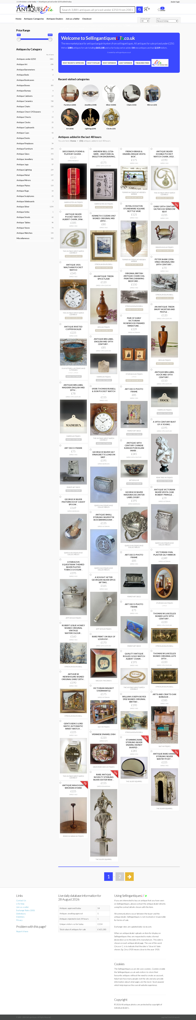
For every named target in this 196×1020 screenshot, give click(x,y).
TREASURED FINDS (142, 63)
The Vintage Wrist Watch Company (164, 193)
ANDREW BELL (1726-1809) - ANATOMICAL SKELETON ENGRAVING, (103, 155)
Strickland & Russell (103, 264)
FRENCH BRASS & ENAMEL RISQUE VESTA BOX (134, 154)
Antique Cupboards (25, 127)
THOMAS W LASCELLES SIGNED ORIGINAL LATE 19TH (164, 656)
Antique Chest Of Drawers (29, 111)
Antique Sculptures (25, 196)
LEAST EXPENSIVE (125, 63)
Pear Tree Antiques (164, 477)
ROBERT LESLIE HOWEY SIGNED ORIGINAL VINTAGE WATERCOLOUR (73, 629)
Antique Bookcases (25, 80)
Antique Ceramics (25, 101)
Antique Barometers (26, 69)
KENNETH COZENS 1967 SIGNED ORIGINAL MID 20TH (104, 218)
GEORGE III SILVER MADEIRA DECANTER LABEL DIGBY (134, 494)
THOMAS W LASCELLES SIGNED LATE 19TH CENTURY (164, 616)
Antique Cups (23, 133)
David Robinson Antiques (103, 767)
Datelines (20, 917)
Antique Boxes (23, 85)
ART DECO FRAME (73, 448)
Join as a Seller (73, 18)
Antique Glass (23, 154)
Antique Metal (23, 175)
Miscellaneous (23, 238)
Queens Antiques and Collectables (103, 506)
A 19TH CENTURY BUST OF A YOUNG (164, 423)
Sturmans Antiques (134, 374)
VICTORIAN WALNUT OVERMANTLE (103, 689)
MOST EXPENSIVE (109, 63)
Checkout (87, 18)
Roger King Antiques (164, 247)
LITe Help (20, 904)
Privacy (19, 920)
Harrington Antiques (73, 202)
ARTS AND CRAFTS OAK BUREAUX (164, 695)
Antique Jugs (23, 164)
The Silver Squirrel (134, 781)
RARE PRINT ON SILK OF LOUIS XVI (103, 637)
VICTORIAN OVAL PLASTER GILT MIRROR (164, 553)
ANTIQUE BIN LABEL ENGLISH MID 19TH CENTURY (103, 341)
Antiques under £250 (26, 59)
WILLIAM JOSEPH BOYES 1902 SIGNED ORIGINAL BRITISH (134, 699)
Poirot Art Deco (134, 431)
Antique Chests (24, 117)
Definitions (21, 913)
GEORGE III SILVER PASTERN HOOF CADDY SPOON (73, 502)
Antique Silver (23, 206)
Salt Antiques (103, 727)
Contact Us (21, 900)
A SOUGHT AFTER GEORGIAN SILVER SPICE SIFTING (104, 580)
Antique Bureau (24, 90)
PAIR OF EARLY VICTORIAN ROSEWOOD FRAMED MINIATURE (134, 322)
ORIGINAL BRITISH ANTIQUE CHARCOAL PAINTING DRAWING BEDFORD (134, 277)
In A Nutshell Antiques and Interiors (73, 369)
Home (18, 18)
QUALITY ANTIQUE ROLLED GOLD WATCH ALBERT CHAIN (134, 656)
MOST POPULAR (93, 63)
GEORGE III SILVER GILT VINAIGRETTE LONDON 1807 (103, 454)
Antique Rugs (23, 191)
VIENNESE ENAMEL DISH (104, 734)
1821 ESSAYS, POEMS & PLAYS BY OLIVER (73, 152)
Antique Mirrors (24, 180)
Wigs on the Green (104, 681)
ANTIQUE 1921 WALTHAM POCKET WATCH (73, 267)
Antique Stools (23, 217)
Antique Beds (23, 75)
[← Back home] (34, 8)
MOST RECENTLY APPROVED (73, 63)
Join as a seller (22, 907)
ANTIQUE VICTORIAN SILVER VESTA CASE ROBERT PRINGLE (164, 492)
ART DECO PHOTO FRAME (134, 390)
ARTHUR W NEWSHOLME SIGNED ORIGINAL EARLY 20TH (73, 676)
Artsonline (134, 480)
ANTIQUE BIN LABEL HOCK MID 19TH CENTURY (164, 374)
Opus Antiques (104, 327)
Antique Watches (24, 233)
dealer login (175, 2)
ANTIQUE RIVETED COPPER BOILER (73, 327)
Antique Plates (23, 185)
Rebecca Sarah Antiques (73, 836)
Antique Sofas (23, 212)
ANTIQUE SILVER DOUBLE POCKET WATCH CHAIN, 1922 (164, 154)
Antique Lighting (24, 169)
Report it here (22, 931)
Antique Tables (23, 222)
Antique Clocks (23, 122)
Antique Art (22, 64)
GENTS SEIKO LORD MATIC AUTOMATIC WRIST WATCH (73, 726)
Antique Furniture (25, 148)
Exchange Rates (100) (25, 910)
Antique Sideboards (25, 201)
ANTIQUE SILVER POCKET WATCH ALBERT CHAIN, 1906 (73, 217)
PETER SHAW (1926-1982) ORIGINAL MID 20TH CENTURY (164, 262)
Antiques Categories (34, 18)
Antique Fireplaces (25, 143)
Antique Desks (23, 138)
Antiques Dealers (54, 18)
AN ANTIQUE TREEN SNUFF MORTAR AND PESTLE (164, 309)
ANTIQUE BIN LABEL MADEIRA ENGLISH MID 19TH (73, 387)
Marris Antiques (104, 377)
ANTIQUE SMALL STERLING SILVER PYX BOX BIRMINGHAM (103, 517)
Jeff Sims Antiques (73, 618)
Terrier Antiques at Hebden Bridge (134, 193)
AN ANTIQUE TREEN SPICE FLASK (103, 277)
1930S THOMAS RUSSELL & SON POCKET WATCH (104, 391)
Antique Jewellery (25, 159)
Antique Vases (23, 228)
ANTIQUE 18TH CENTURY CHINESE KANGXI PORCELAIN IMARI (134, 447)
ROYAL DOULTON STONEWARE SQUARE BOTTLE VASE (134, 208)
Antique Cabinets (25, 96)
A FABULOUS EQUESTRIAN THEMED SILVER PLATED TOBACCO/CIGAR (73, 566)
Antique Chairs (23, 106)
